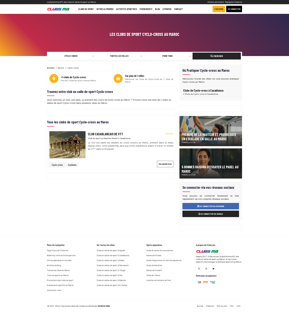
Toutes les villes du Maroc (58, 270)
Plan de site (222, 306)
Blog (157, 9)
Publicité (210, 306)
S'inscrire (218, 9)
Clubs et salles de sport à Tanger (111, 270)
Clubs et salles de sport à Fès (109, 275)
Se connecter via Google (211, 214)
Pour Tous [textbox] (167, 55)
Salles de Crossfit (154, 270)
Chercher (218, 56)
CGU (232, 306)
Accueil (200, 306)
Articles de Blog (54, 265)
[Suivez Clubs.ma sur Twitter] (213, 269)
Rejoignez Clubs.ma (233, 2)
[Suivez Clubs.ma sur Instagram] (206, 269)
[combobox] (72, 56)
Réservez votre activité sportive (61, 255)
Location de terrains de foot (158, 280)
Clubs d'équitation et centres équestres (163, 260)
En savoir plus (165, 164)
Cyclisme (72, 164)
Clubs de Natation (154, 265)
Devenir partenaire (216, 2)
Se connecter (234, 9)
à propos (167, 9)
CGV (238, 306)
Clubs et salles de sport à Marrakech (113, 265)
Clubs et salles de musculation (159, 250)
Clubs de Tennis (153, 275)
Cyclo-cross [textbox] (71, 55)
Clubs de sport (86, 9)
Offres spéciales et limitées (59, 260)
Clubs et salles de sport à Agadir (111, 250)
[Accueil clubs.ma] (58, 9)
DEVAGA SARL (104, 306)
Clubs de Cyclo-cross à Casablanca (203, 90)
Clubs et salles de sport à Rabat (110, 260)
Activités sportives (126, 9)
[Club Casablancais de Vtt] (67, 144)
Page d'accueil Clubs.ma (57, 250)
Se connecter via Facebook (211, 206)
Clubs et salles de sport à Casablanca (113, 255)
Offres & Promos (104, 9)
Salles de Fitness (153, 255)
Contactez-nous (54, 290)
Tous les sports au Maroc (58, 275)
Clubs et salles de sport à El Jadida (112, 285)
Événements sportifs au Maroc (60, 285)
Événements (146, 9)
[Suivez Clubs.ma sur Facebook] (199, 269)
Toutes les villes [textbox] (119, 55)
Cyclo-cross (57, 164)
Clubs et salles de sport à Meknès (111, 280)
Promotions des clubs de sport (60, 280)
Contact (178, 9)
